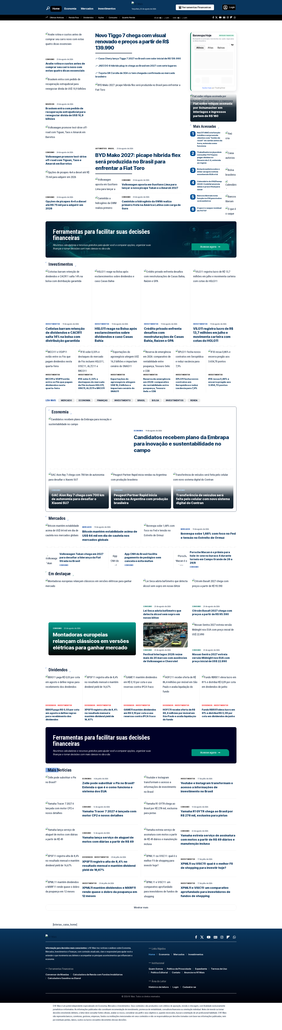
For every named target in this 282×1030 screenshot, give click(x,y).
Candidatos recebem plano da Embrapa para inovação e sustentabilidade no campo (181, 443)
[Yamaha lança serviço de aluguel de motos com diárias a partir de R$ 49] (62, 837)
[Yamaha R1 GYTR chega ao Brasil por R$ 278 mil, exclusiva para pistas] (161, 811)
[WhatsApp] (234, 17)
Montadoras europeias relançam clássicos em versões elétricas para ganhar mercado (91, 641)
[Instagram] (227, 17)
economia (84, 400)
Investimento (122, 400)
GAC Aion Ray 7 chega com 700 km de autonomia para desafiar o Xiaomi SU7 (78, 499)
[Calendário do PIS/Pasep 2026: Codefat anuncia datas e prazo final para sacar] (230, 184)
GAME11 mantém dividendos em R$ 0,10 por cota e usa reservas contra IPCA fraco (140, 713)
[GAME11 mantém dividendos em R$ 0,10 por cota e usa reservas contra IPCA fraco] (141, 689)
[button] (47, 8)
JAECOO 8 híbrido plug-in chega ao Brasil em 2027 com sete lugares (137, 65)
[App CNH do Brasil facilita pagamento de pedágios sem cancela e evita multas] (116, 559)
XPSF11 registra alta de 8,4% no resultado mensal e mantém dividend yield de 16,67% (109, 866)
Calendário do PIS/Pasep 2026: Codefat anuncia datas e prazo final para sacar (209, 185)
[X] (216, 17)
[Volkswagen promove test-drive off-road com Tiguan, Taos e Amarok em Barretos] (67, 137)
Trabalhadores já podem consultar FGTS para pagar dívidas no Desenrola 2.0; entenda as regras (209, 157)
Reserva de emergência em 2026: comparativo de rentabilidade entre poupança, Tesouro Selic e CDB (156, 385)
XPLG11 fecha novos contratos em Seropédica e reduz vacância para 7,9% (187, 384)
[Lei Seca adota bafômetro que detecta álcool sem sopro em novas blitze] (165, 591)
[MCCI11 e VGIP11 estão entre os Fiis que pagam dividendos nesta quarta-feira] (60, 361)
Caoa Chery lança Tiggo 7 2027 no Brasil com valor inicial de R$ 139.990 (139, 58)
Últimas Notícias (57, 17)
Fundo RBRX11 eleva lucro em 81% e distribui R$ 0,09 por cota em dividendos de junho (218, 713)
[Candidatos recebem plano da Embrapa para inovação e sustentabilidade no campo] (89, 441)
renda (193, 400)
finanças (102, 400)
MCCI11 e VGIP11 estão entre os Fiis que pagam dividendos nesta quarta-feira (59, 384)
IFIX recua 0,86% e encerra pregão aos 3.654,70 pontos (219, 382)
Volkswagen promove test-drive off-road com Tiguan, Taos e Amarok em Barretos (66, 160)
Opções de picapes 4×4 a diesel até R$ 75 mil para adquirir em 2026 (66, 205)
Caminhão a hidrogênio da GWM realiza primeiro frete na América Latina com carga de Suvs (151, 205)
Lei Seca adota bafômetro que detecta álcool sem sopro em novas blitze (162, 614)
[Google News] (224, 17)
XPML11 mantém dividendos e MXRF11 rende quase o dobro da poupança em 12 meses (109, 892)
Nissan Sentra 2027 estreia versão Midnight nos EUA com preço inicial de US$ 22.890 (211, 658)
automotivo (101, 148)
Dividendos (88, 17)
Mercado (66, 400)
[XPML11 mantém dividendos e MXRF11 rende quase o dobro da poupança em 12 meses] (62, 890)
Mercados (87, 527)
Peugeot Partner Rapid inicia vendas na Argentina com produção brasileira (141, 499)
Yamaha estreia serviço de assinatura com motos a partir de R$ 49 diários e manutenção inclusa (208, 839)
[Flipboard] (231, 17)
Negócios (50, 104)
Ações (101, 17)
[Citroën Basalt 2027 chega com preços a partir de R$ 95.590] (214, 591)
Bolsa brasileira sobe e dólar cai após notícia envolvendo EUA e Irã (208, 171)
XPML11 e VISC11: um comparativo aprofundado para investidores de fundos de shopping (205, 892)
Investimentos (53, 324)
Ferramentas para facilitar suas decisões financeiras (101, 234)
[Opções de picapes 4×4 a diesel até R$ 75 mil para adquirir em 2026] (67, 182)
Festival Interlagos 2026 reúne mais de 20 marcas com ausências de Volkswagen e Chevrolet (165, 658)
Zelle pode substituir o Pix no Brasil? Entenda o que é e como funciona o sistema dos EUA (108, 787)
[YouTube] (220, 17)
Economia (138, 431)
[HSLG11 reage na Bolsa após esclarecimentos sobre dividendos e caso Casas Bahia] (116, 295)
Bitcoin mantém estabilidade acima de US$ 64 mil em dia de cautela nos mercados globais (109, 536)
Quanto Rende (128, 17)
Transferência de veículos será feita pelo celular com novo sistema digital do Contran (203, 499)
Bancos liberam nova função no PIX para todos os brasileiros (209, 198)
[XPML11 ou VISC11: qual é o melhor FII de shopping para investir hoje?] (161, 864)
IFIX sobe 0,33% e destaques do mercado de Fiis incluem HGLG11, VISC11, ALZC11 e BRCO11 (91, 384)
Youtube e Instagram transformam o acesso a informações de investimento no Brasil (207, 787)
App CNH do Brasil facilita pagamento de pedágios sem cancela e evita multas (143, 558)
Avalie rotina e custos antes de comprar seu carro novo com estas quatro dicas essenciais (65, 67)
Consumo (113, 17)
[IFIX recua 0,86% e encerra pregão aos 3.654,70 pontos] (222, 361)
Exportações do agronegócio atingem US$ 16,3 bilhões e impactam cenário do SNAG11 (123, 385)
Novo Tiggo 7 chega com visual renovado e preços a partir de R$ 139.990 (132, 41)
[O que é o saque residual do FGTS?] (230, 211)
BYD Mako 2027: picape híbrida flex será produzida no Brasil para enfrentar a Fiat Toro (138, 161)
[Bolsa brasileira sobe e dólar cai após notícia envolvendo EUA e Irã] (230, 172)
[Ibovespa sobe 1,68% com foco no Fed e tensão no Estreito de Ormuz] (161, 533)
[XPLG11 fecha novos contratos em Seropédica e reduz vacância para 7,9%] (190, 361)
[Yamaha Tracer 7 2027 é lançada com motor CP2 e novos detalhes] (62, 811)
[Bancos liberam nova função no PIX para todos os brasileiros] (230, 198)
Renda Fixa (74, 17)
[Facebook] (213, 17)
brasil (111, 148)
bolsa (155, 400)
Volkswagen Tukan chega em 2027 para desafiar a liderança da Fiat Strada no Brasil (81, 558)
